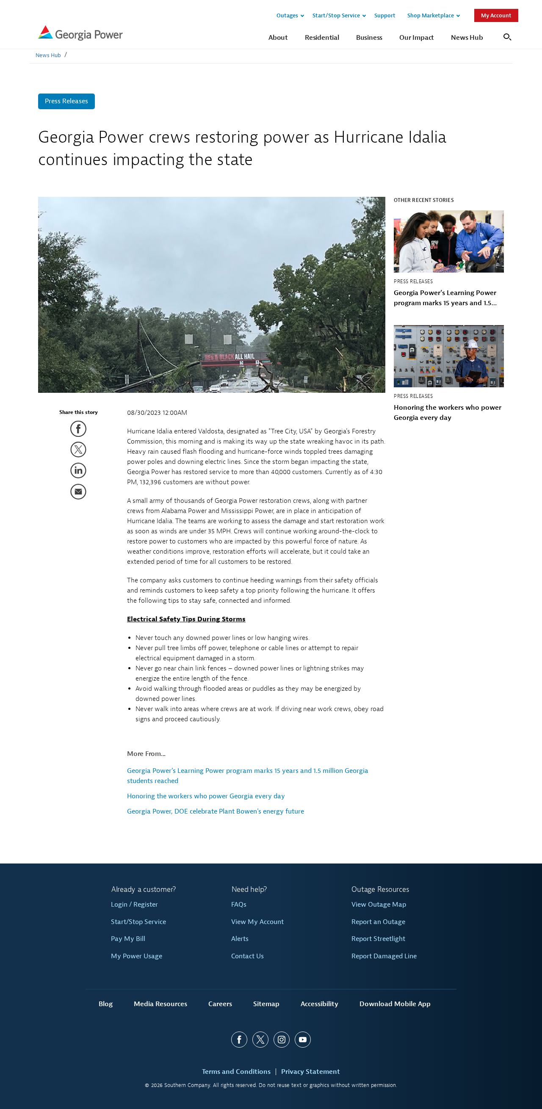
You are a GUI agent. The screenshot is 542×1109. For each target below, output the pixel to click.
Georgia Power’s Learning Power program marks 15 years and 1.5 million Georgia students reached (446, 298)
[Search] (506, 36)
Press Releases (66, 101)
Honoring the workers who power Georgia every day (206, 796)
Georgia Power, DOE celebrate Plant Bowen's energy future (215, 811)
